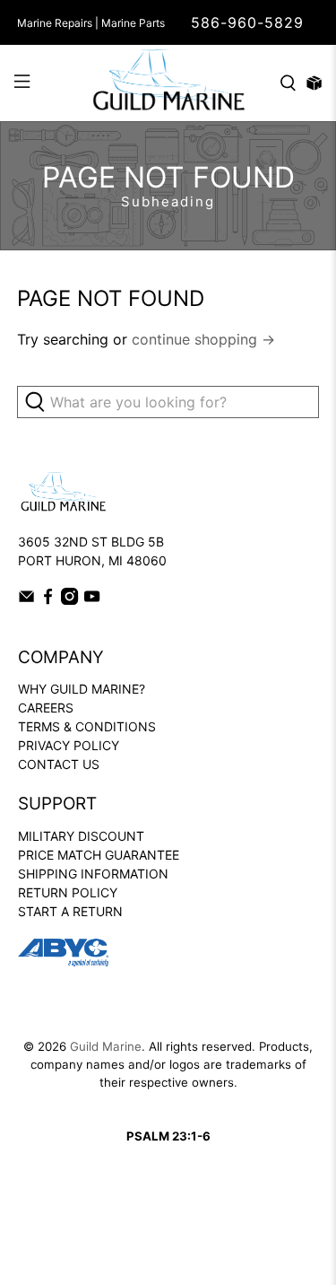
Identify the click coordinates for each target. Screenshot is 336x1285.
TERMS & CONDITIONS (87, 726)
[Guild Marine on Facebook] (47, 600)
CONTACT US (58, 764)
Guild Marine (106, 1046)
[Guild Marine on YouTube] (91, 600)
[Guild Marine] (168, 83)
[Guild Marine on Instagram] (69, 600)
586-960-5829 (247, 22)
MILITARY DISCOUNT (81, 836)
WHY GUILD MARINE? (81, 688)
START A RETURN (70, 911)
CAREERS (45, 707)
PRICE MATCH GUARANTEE (98, 854)
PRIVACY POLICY (68, 745)
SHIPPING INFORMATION (93, 873)
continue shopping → (203, 339)
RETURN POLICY (67, 892)
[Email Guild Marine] (26, 600)
